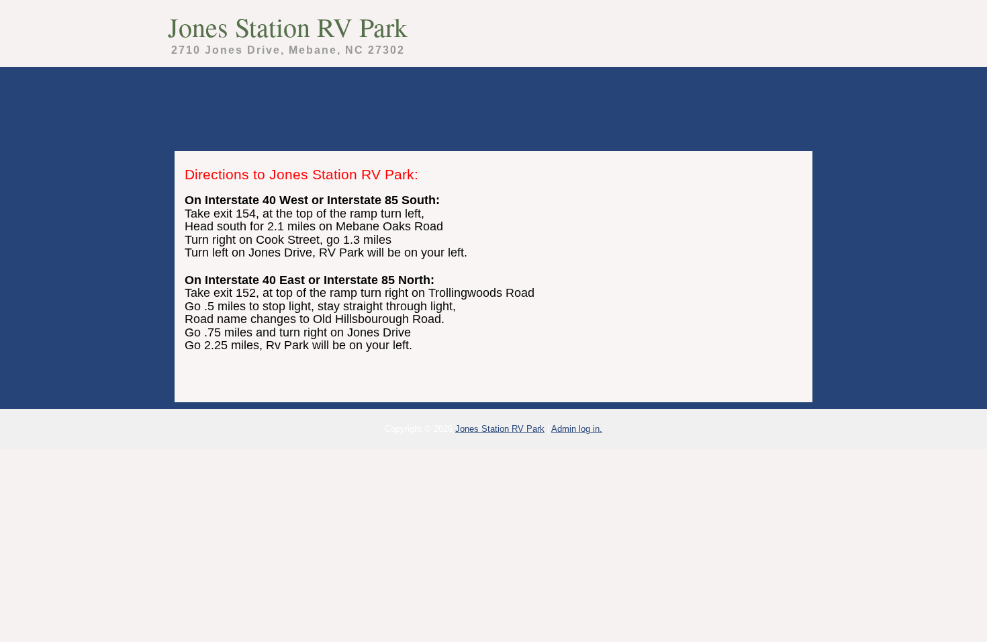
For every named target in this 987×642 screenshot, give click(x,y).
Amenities (468, 96)
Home (368, 96)
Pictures (771, 96)
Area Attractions (670, 96)
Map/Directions (569, 87)
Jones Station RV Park (288, 26)
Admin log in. (576, 429)
